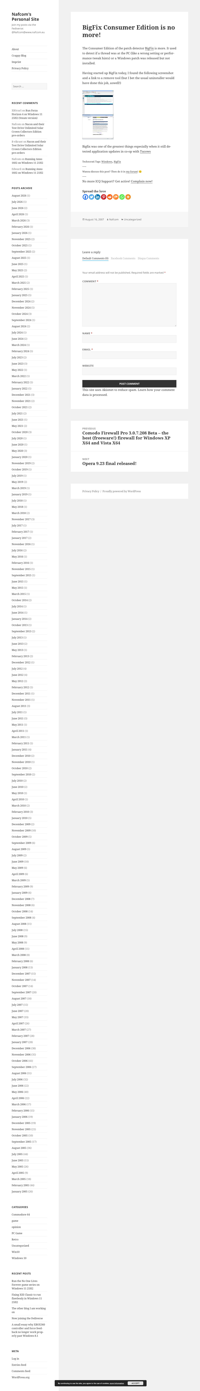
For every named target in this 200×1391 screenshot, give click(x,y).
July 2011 (17, 712)
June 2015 (17, 581)
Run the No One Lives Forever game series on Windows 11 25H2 (26, 1284)
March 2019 (19, 488)
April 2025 (18, 276)
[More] (128, 197)
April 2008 (18, 948)
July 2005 (17, 1154)
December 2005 (21, 1123)
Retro (15, 1239)
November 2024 (21, 307)
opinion (16, 1227)
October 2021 (20, 407)
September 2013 (21, 631)
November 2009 (21, 830)
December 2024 (21, 301)
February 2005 (20, 1185)
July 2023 (17, 357)
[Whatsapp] (122, 197)
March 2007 (19, 1029)
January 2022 (20, 388)
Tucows (145, 151)
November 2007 (21, 980)
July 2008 (17, 930)
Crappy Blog (19, 55)
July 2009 (17, 855)
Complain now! (141, 181)
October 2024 (20, 314)
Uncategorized (20, 1245)
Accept (135, 1383)
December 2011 (21, 693)
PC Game (17, 1233)
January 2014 (20, 619)
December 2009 (21, 824)
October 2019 (20, 469)
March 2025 (19, 282)
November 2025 (21, 239)
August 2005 (19, 1148)
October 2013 (20, 625)
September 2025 (21, 251)
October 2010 (20, 768)
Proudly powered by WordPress (121, 491)
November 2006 (21, 1054)
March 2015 (19, 594)
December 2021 (21, 394)
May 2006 (17, 1092)
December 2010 (21, 756)
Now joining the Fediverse (27, 1318)
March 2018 (19, 513)
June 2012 (17, 675)
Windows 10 (19, 1258)
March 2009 (19, 880)
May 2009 (17, 868)
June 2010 (17, 787)
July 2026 (17, 202)
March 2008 (19, 955)
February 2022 (20, 382)
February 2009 (20, 886)
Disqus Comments (148, 258)
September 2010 (21, 774)
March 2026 (19, 220)
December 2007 (21, 973)
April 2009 (18, 874)
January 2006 (20, 1117)
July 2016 (17, 550)
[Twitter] (91, 197)
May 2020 (17, 451)
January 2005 (20, 1191)
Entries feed (19, 1365)
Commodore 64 (21, 1214)
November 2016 (21, 544)
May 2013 (17, 650)
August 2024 (19, 326)
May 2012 (17, 681)
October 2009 (20, 836)
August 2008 (19, 924)
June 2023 (17, 363)
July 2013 (17, 637)
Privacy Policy (20, 68)
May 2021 (17, 426)
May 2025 (17, 270)
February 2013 (20, 656)
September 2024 (21, 320)
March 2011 (19, 737)
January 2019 (20, 494)
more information (117, 1383)
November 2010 (21, 762)
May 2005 (17, 1166)
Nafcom (114, 219)
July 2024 (17, 332)
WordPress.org (21, 1377)
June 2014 (17, 612)
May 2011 (17, 724)
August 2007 (19, 998)
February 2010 (20, 812)
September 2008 (21, 917)
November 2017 (21, 519)
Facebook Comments (123, 258)
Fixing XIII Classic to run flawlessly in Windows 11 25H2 (27, 1298)
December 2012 (21, 662)
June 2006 (17, 1085)
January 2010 (20, 818)
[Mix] (116, 197)
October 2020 (20, 432)
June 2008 (17, 936)
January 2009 (20, 892)
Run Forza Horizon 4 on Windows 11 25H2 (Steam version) (27, 114)
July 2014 (17, 606)
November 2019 (21, 463)
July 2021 (17, 413)
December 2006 (21, 1048)
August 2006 (19, 1073)
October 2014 (20, 600)
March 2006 (19, 1104)
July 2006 (17, 1079)
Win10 (16, 1252)
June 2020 (17, 444)
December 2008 (21, 899)
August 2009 (19, 849)
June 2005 (17, 1160)
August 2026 (19, 195)
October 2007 (20, 986)
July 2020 (17, 438)
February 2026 (20, 226)
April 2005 (18, 1173)
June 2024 (17, 338)
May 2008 (17, 942)
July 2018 (17, 500)
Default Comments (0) (95, 258)
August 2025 (19, 258)
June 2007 (17, 1011)
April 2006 (18, 1098)
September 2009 (21, 843)
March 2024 (19, 345)
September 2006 (21, 1067)
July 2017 (17, 525)
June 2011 (17, 718)
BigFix (149, 48)
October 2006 (20, 1061)
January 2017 (20, 538)
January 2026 (20, 233)
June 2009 (17, 861)
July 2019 (17, 475)
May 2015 (17, 587)
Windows (106, 161)
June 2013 (17, 643)
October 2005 (20, 1135)
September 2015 (21, 575)
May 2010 (17, 793)
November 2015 (21, 569)
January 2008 (20, 967)
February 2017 (20, 531)
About (15, 49)
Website (88, 365)
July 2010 (17, 780)
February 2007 (20, 1036)
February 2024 (20, 351)
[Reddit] (109, 197)
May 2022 (17, 370)
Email (87, 349)
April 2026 (18, 214)
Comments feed (21, 1371)
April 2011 (18, 731)
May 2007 (17, 1017)
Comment (90, 281)
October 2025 (20, 245)
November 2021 (21, 401)
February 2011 (20, 743)
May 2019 (17, 482)
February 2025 (20, 289)
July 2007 (17, 1004)
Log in (15, 1358)
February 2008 (20, 961)
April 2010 (18, 799)
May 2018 (17, 507)
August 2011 (19, 706)
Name (87, 333)
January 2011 (20, 749)
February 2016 (20, 563)
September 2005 (21, 1141)
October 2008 (20, 911)
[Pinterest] (103, 197)
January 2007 (20, 1042)
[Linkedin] (97, 197)
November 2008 (21, 905)
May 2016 (17, 556)
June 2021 (17, 419)
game (15, 1220)
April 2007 (18, 1023)
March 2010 (19, 805)
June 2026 (17, 208)
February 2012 (20, 687)
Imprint (16, 62)
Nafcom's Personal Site (25, 16)
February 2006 (20, 1110)
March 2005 (19, 1179)
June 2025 (17, 264)
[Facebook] (85, 197)
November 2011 (21, 699)
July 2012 (17, 668)
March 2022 (19, 376)
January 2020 (20, 457)
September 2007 (21, 992)
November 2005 (21, 1129)
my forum (131, 171)
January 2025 (20, 295)
